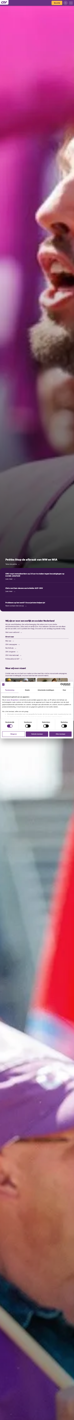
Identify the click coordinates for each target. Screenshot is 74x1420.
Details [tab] (27, 690)
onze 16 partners (13, 700)
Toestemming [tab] (9, 690)
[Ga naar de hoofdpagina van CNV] (4, 2)
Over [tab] (64, 690)
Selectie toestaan (37, 734)
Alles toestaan (60, 734)
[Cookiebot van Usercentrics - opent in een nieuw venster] (63, 684)
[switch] (28, 726)
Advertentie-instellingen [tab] (46, 690)
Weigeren (13, 734)
